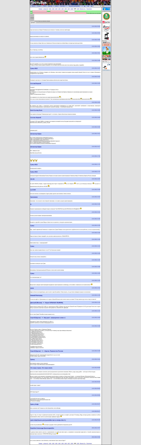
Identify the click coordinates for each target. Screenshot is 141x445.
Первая (40, 8)
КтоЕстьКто (62, 6)
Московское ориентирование (74, 6)
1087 (69, 8)
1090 (78, 8)
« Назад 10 (45, 8)
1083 (56, 8)
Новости (33, 6)
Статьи (44, 6)
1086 (65, 8)
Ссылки (56, 6)
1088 (72, 8)
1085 (62, 8)
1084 (59, 8)
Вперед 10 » (83, 8)
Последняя (89, 8)
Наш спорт (50, 6)
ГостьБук (39, 6)
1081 (50, 8)
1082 (53, 8)
